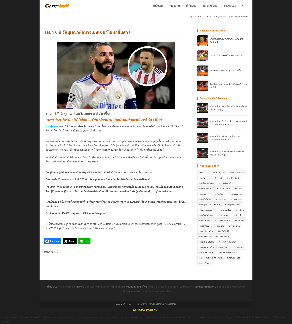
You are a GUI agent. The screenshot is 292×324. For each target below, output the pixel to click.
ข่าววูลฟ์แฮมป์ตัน (222, 220)
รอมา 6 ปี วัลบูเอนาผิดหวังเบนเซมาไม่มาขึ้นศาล (227, 16)
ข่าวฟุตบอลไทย (224, 210)
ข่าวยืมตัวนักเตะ (206, 215)
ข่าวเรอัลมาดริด (206, 231)
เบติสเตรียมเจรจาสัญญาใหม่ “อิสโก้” (226, 70)
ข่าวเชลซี (220, 226)
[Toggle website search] (243, 5)
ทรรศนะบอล (238, 247)
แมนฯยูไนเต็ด (205, 263)
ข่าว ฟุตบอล (221, 199)
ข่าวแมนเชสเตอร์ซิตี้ (227, 242)
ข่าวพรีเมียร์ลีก (205, 199)
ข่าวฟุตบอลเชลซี (206, 210)
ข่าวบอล (202, 194)
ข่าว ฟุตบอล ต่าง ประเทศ (210, 204)
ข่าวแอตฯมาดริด (206, 247)
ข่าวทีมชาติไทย (205, 188)
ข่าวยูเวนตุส (223, 215)
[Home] (191, 16)
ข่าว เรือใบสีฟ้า (223, 231)
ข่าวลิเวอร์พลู (204, 220)
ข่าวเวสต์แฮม (205, 236)
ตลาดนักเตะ (223, 247)
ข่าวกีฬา (202, 178)
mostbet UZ (219, 172)
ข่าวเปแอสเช (234, 226)
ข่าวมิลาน (240, 210)
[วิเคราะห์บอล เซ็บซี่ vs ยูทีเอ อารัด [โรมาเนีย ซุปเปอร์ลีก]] (202, 138)
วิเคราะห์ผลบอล (233, 258)
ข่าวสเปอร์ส (239, 220)
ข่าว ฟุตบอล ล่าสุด (233, 204)
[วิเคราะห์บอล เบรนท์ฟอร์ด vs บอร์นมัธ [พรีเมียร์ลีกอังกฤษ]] (202, 153)
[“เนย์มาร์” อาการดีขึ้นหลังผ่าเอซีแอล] (202, 55)
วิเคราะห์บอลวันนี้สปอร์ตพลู (210, 258)
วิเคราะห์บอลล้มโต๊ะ (226, 252)
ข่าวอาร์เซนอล (205, 226)
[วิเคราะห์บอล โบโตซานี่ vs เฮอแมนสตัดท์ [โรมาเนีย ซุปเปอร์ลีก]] (202, 123)
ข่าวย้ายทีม (237, 215)
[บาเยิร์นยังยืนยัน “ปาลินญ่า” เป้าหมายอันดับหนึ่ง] (202, 40)
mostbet (203, 172)
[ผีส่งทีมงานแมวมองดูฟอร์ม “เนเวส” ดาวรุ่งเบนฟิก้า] (202, 86)
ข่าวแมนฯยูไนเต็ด (206, 242)
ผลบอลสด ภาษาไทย (137, 286)
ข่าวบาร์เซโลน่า (218, 194)
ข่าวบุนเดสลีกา (235, 194)
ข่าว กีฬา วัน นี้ (233, 178)
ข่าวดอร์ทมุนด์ (225, 183)
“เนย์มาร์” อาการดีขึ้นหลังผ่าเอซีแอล (226, 55)
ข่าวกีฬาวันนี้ (216, 178)
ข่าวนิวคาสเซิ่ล (223, 188)
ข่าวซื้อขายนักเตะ (206, 183)
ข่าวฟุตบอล (53, 252)
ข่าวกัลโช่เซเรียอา (237, 172)
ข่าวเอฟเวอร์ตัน (222, 236)
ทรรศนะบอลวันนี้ (206, 252)
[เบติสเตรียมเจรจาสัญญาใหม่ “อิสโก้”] (202, 70)
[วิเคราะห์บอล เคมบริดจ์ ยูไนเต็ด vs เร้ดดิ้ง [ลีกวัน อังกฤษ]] (202, 108)
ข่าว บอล (238, 188)
